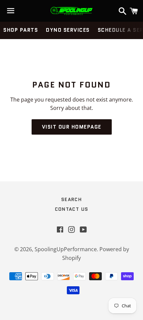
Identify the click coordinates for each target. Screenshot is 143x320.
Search (71, 199)
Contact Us (71, 209)
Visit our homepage (71, 127)
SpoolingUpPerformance (66, 249)
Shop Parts (20, 30)
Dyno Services (68, 30)
